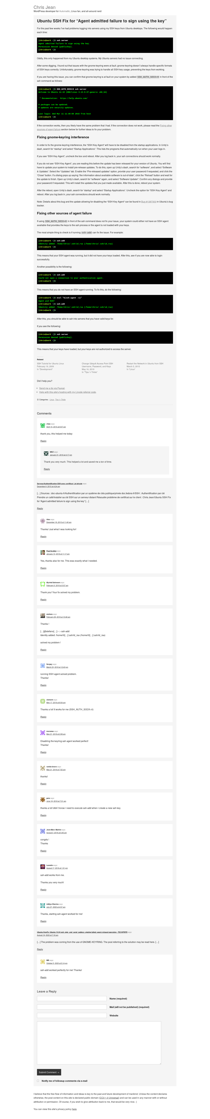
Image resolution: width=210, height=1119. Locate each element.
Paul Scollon (51, 551)
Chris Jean (45, 7)
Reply (43, 441)
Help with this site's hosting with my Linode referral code (67, 392)
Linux (52, 399)
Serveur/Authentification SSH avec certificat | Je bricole (59, 483)
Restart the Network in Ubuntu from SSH (145, 363)
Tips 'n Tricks (60, 399)
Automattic (64, 11)
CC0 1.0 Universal (109, 1097)
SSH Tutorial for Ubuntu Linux (50, 363)
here (74, 1109)
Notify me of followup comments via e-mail (64, 1080)
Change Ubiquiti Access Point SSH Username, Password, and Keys (97, 365)
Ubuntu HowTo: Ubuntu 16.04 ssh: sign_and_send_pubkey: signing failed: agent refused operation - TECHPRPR (82, 932)
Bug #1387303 (148, 201)
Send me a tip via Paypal (52, 388)
